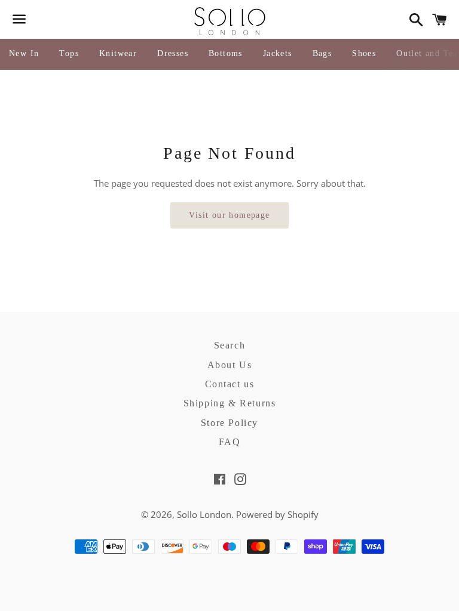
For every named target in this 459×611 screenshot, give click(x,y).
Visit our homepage (229, 215)
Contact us (230, 384)
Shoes (364, 53)
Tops (69, 53)
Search (230, 345)
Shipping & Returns (229, 403)
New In (24, 53)
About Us (229, 365)
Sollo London (204, 514)
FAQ (230, 442)
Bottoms (226, 53)
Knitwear (118, 53)
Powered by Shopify (277, 514)
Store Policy (229, 423)
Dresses (172, 53)
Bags (322, 53)
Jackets (277, 53)
